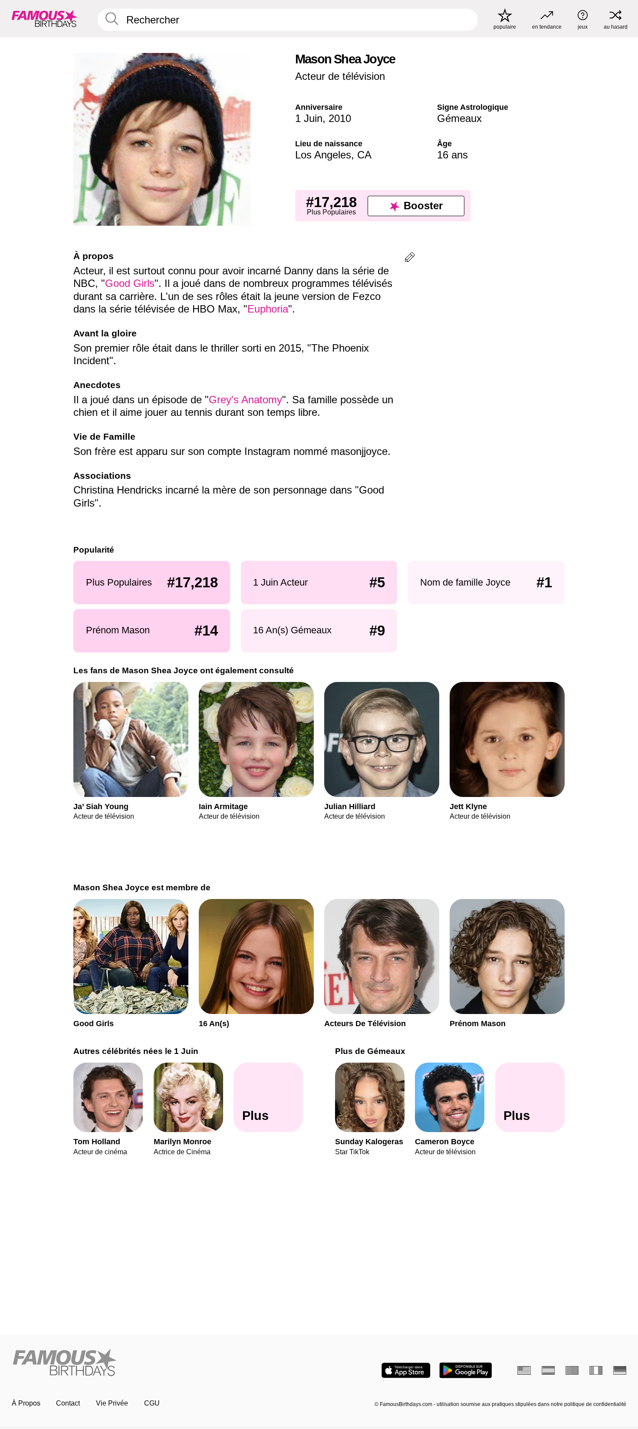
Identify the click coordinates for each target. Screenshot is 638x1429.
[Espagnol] (548, 1370)
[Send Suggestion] (410, 258)
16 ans (452, 155)
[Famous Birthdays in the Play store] (465, 1370)
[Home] (163, 1363)
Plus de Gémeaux (370, 1051)
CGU (152, 1403)
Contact (68, 1403)
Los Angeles (323, 155)
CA (364, 155)
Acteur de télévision (340, 76)
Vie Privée (112, 1403)
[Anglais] (524, 1370)
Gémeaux (459, 118)
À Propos (26, 1403)
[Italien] (596, 1370)
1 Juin (308, 118)
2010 (340, 118)
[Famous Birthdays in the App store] (406, 1370)
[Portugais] (572, 1370)
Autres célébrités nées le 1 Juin (135, 1051)
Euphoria (267, 309)
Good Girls (130, 283)
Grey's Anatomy (245, 399)
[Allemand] (620, 1370)
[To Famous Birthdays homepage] (44, 18)
